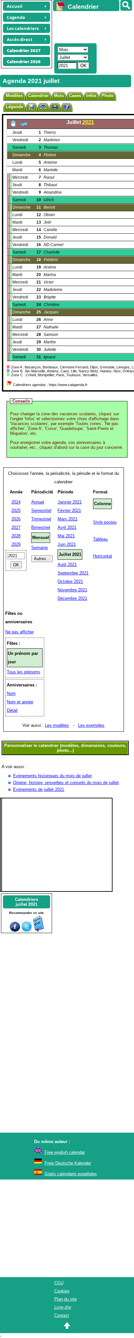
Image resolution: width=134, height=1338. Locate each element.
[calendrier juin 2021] (23, 125)
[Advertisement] (90, 26)
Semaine (39, 547)
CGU (58, 1282)
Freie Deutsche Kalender (68, 1163)
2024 (15, 502)
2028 (15, 535)
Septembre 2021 (73, 573)
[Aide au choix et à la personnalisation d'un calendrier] (66, 108)
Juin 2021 (67, 544)
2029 (15, 544)
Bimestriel (40, 527)
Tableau (100, 539)
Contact (61, 1315)
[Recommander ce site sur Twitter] (26, 930)
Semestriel (41, 510)
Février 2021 (69, 510)
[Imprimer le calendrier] (55, 108)
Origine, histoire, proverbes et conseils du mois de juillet (66, 782)
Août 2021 (67, 564)
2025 (15, 510)
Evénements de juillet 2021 (38, 789)
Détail (12, 710)
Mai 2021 (66, 535)
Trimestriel (41, 519)
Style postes (105, 522)
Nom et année (20, 701)
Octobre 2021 (70, 581)
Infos (91, 95)
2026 (15, 519)
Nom (11, 693)
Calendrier (38, 95)
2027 (15, 527)
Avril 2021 (67, 527)
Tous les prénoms (23, 671)
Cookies (62, 1291)
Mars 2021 (67, 519)
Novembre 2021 (72, 589)
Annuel (37, 502)
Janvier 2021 (70, 502)
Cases (75, 95)
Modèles (14, 95)
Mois (59, 95)
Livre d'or (62, 1307)
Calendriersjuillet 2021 (26, 902)
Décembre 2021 (72, 598)
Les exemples (91, 725)
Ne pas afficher (19, 631)
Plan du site (65, 1299)
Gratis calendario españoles (71, 1173)
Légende (14, 106)
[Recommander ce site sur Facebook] (15, 930)
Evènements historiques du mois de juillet (52, 775)
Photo (107, 95)
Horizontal (102, 556)
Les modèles (57, 725)
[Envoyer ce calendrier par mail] (43, 106)
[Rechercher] (126, 5)
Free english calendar (65, 1152)
